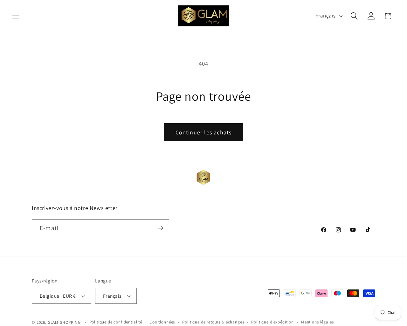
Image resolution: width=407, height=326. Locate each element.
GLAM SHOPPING (64, 322)
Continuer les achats (204, 132)
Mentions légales (317, 322)
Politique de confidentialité (115, 322)
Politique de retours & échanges (213, 322)
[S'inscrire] (160, 228)
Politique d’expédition (272, 322)
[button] (16, 16)
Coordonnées (162, 322)
